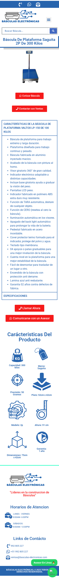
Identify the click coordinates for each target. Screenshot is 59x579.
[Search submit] (53, 31)
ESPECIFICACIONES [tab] (15, 295)
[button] (48, 19)
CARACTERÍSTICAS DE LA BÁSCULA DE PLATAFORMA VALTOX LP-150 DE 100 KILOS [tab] (27, 127)
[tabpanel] (29, 213)
